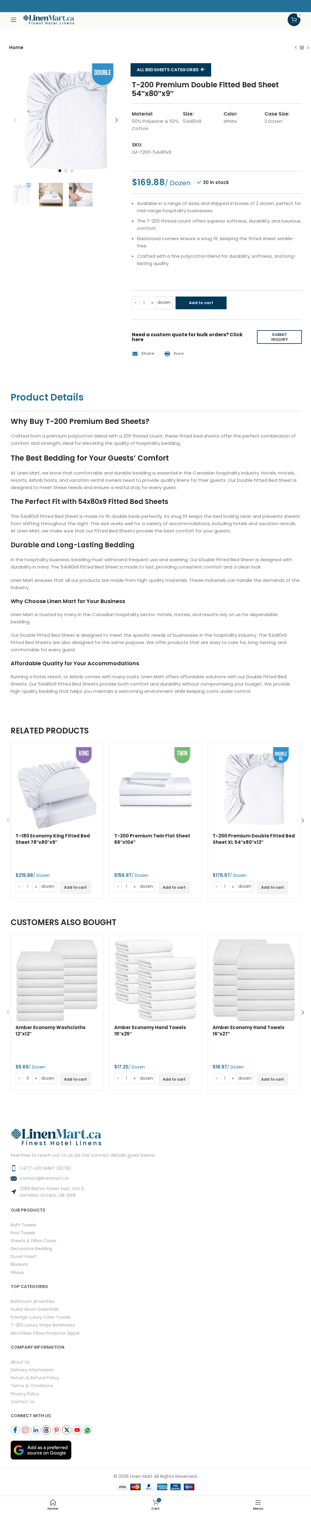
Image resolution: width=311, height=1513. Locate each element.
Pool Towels (23, 1233)
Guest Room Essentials (35, 1309)
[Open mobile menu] (14, 20)
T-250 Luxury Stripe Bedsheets (43, 1325)
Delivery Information (32, 1370)
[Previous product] (296, 48)
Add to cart (201, 303)
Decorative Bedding (31, 1248)
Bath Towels (23, 1225)
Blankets (19, 1264)
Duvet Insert (23, 1256)
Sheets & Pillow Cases (33, 1240)
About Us (20, 1362)
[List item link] (155, 1168)
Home (16, 47)
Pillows (17, 1272)
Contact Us (23, 1401)
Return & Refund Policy (35, 1377)
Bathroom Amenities (32, 1301)
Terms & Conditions (32, 1385)
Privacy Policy (25, 1394)
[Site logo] (48, 19)
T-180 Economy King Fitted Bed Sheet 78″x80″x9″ (52, 839)
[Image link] (41, 1450)
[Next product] (308, 48)
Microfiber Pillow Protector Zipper (45, 1333)
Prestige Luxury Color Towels (40, 1317)
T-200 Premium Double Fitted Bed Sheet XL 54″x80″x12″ (254, 839)
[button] (145, 354)
